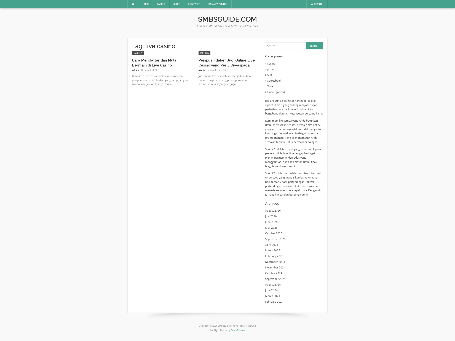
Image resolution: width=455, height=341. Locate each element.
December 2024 (275, 261)
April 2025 (271, 244)
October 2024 (273, 273)
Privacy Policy (217, 4)
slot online (314, 125)
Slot (176, 4)
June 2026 (271, 222)
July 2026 (271, 216)
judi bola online (284, 153)
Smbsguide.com (227, 19)
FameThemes (238, 330)
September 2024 (275, 279)
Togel (270, 86)
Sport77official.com (277, 173)
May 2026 (271, 227)
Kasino (161, 4)
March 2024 (272, 296)
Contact (194, 4)
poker (270, 69)
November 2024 (275, 267)
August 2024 (273, 284)
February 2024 (274, 301)
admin (135, 69)
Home (145, 4)
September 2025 (275, 239)
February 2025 (274, 256)
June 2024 (271, 290)
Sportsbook (274, 80)
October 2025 (273, 233)
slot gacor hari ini (292, 100)
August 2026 (273, 210)
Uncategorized (276, 92)
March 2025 (272, 250)
